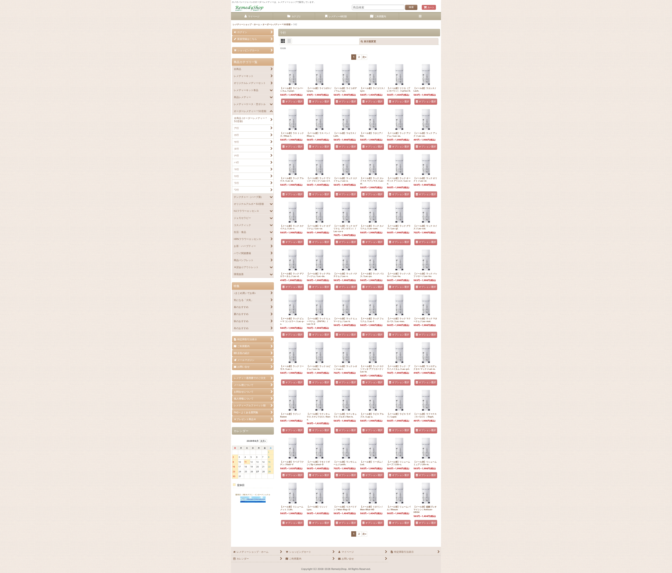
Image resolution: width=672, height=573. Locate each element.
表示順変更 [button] (370, 41)
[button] (420, 16)
